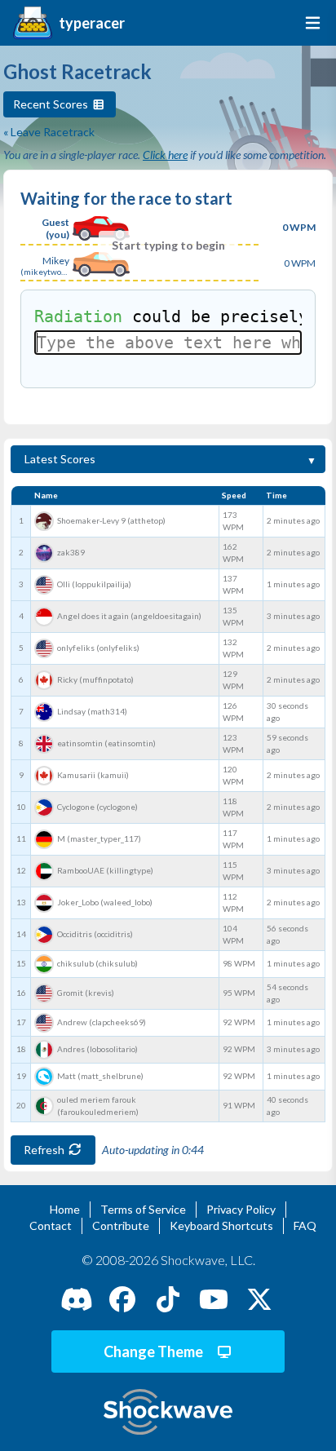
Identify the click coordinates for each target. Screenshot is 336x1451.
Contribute (120, 1225)
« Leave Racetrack (49, 132)
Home (65, 1209)
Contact (50, 1225)
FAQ (305, 1225)
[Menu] (309, 23)
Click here (165, 154)
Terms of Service (143, 1209)
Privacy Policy (241, 1209)
